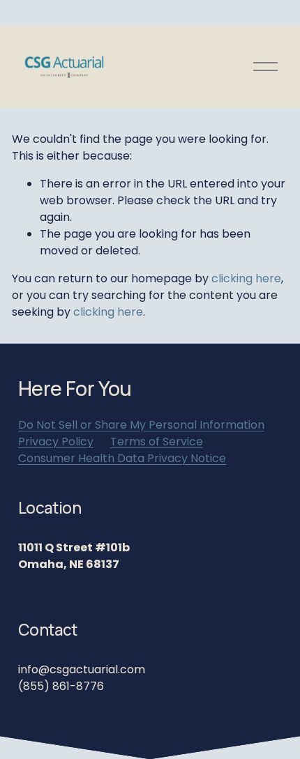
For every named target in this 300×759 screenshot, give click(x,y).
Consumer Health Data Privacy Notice (122, 458)
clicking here (246, 278)
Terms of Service (156, 442)
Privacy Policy (55, 442)
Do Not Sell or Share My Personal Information (141, 425)
